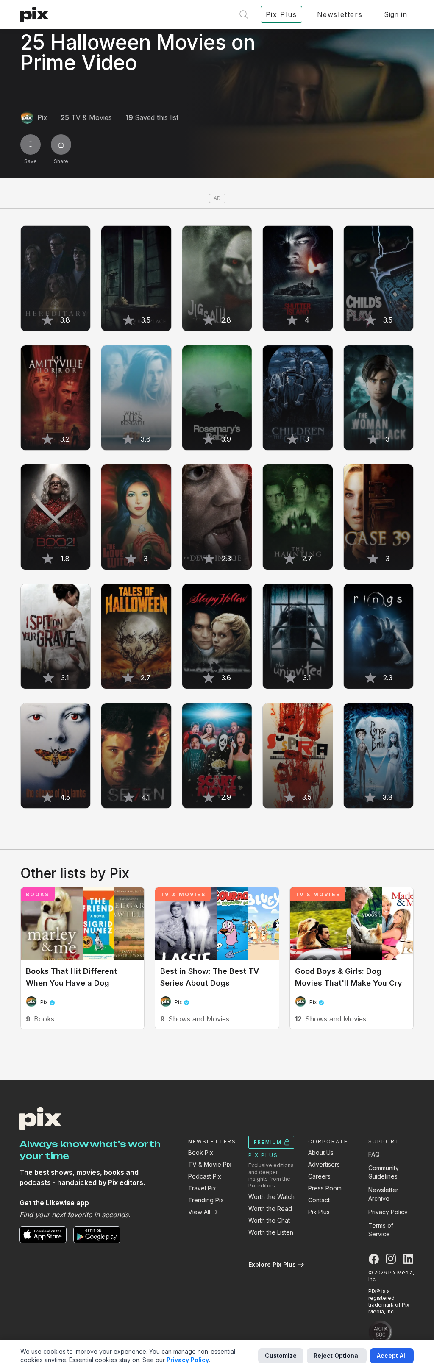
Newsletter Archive (383, 1194)
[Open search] (243, 14)
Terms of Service (380, 1230)
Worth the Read (270, 1208)
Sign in (395, 14)
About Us (321, 1152)
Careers (319, 1176)
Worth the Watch (271, 1196)
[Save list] (30, 144)
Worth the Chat (269, 1220)
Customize (281, 1355)
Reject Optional (337, 1355)
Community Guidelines (383, 1172)
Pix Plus (319, 1211)
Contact (319, 1200)
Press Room (325, 1188)
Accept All (392, 1355)
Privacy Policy (388, 1211)
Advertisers (324, 1164)
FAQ (374, 1154)
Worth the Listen (270, 1232)
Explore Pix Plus (272, 1264)
